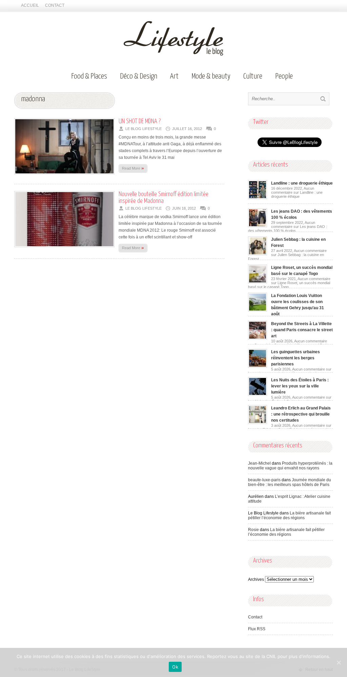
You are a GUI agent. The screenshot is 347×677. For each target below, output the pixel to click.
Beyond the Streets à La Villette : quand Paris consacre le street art (302, 329)
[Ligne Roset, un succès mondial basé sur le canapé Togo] (257, 282)
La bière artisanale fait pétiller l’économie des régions (289, 515)
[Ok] (338, 662)
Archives (256, 579)
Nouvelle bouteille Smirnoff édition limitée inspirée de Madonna (163, 197)
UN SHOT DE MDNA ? (140, 121)
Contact (54, 5)
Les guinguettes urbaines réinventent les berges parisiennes (295, 358)
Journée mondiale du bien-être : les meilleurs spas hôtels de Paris (289, 482)
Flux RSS (256, 629)
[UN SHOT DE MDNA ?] (64, 176)
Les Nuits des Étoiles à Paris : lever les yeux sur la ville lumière (300, 386)
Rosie (253, 529)
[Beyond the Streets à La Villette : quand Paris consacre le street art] (257, 338)
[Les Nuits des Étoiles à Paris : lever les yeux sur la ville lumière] (257, 394)
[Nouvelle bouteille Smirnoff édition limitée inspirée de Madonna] (64, 249)
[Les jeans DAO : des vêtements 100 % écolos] (257, 226)
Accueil (30, 5)
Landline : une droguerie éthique (302, 183)
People (284, 76)
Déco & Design (138, 76)
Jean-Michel (259, 463)
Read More (133, 168)
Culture (252, 76)
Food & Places (89, 76)
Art (174, 76)
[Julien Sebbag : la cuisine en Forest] (257, 254)
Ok (175, 667)
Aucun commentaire (297, 192)
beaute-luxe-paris (264, 480)
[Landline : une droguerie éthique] (257, 197)
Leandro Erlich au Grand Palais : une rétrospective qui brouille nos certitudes (301, 414)
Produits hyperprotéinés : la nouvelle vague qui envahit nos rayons (290, 465)
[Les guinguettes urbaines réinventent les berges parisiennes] (257, 366)
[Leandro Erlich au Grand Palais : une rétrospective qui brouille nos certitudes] (257, 422)
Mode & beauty (210, 76)
